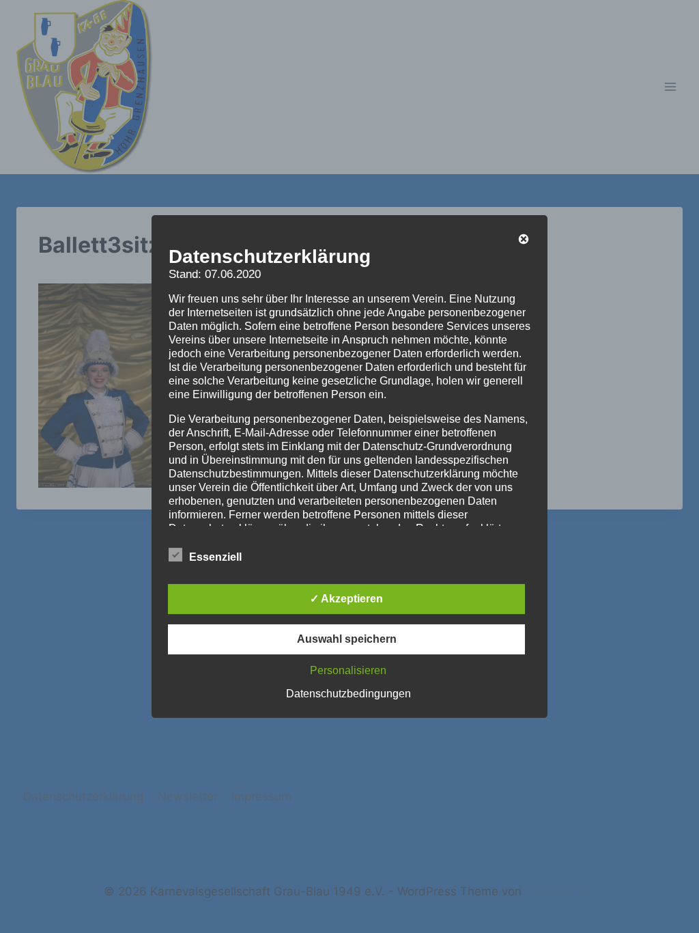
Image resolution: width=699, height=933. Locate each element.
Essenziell (215, 557)
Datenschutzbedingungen (348, 693)
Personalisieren (348, 670)
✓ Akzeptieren (346, 598)
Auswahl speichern (347, 639)
